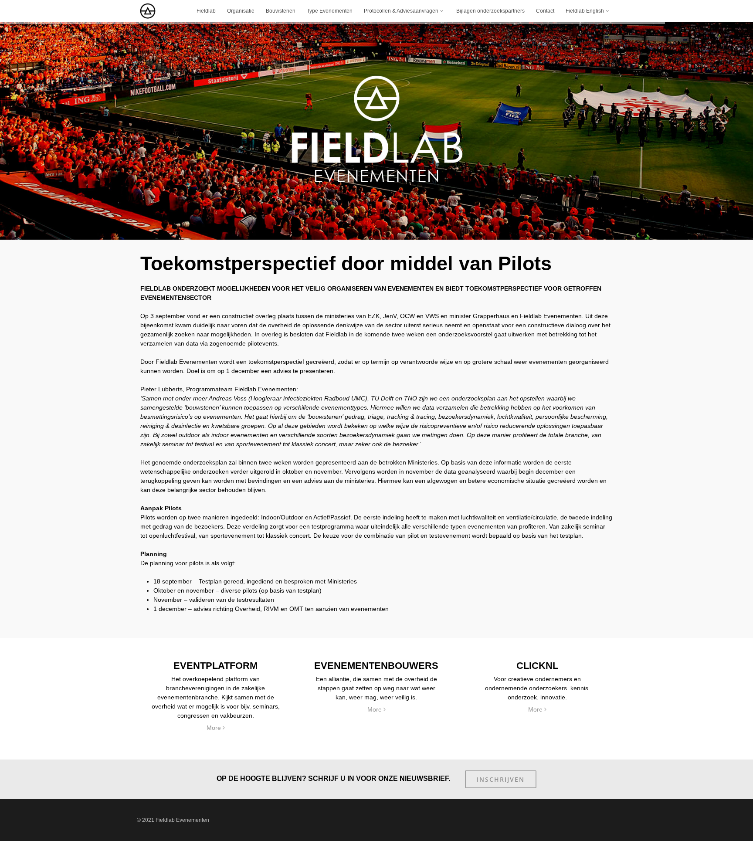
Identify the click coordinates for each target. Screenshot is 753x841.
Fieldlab (206, 11)
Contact (545, 11)
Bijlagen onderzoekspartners (490, 11)
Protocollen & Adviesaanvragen (401, 11)
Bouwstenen (280, 11)
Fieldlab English (585, 11)
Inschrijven (501, 779)
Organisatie (240, 11)
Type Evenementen (330, 11)
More (215, 727)
